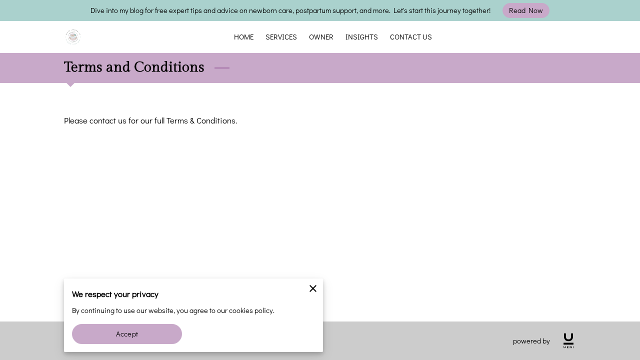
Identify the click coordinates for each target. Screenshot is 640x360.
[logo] (568, 340)
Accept (127, 333)
